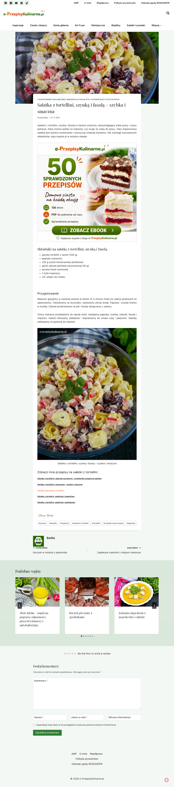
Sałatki (78, 99)
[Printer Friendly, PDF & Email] (45, 516)
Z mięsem (69, 99)
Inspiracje (18, 25)
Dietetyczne (98, 25)
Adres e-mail (79, 717)
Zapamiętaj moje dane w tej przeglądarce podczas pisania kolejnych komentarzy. (76, 725)
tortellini (96, 523)
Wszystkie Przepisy (110, 99)
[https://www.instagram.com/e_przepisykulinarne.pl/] (11, 3)
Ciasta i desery (38, 25)
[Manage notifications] (166, 780)
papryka (131, 523)
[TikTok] (26, 3)
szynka (42, 523)
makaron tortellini (80, 523)
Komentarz (41, 680)
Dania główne (61, 25)
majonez (64, 523)
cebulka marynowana (114, 523)
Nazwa (39, 717)
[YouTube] (16, 3)
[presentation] (37, 592)
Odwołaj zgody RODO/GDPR (155, 3)
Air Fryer (80, 25)
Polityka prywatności (125, 3)
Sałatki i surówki (136, 25)
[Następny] (154, 605)
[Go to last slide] (20, 605)
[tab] (81, 636)
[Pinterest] (21, 3)
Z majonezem (57, 99)
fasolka (53, 523)
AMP (76, 3)
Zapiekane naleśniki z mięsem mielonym (119, 550)
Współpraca (103, 3)
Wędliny (115, 25)
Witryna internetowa (119, 717)
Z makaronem (44, 99)
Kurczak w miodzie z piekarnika (50, 550)
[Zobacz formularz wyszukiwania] (168, 13)
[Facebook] (5, 3)
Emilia (45, 118)
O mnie (87, 3)
